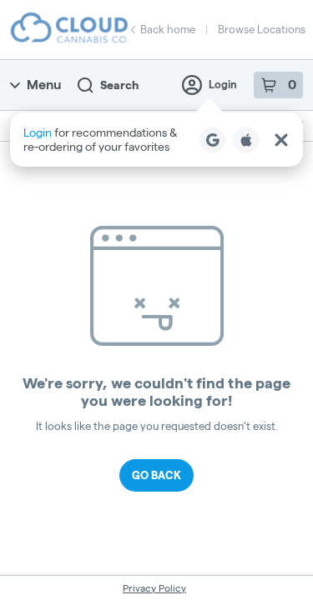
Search (119, 85)
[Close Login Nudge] (281, 140)
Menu (44, 85)
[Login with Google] (212, 140)
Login (223, 84)
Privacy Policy (154, 587)
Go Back (156, 475)
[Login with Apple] (246, 140)
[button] (156, 139)
